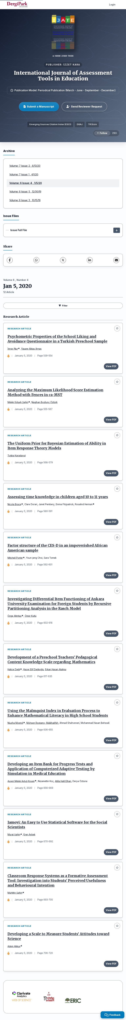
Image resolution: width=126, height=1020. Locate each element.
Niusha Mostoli (15, 723)
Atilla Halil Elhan (63, 781)
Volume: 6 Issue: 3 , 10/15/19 (25, 200)
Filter (64, 305)
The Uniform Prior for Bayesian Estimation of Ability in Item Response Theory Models (57, 445)
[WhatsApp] (36, 260)
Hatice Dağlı (14, 669)
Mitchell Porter (15, 558)
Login (112, 4)
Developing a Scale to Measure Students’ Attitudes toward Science (58, 936)
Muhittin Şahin (15, 892)
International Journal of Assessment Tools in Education (63, 76)
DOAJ (80, 124)
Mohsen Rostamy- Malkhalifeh (42, 723)
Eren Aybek (29, 834)
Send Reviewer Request (86, 106)
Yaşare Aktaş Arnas (31, 348)
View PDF (111, 366)
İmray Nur (13, 348)
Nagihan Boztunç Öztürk (44, 402)
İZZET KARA (71, 64)
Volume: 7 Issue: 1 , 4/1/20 (23, 174)
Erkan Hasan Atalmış (55, 669)
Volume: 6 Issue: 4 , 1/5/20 (25, 183)
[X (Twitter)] (63, 260)
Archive (9, 151)
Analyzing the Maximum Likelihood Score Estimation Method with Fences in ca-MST (55, 392)
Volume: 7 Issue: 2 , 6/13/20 (24, 165)
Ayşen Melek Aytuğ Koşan (21, 781)
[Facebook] (10, 260)
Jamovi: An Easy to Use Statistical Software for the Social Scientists (57, 824)
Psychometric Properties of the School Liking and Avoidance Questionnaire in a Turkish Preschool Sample (57, 339)
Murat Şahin (14, 834)
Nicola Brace (14, 504)
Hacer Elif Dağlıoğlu (33, 669)
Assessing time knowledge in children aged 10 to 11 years (58, 497)
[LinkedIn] (90, 260)
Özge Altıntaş (14, 616)
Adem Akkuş (14, 946)
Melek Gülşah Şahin (18, 402)
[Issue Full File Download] (116, 230)
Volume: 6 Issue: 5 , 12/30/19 (25, 191)
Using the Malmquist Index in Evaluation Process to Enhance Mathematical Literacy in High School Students (58, 713)
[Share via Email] (116, 260)
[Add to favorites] (117, 328)
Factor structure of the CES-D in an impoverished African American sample (58, 547)
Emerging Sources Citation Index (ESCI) (50, 124)
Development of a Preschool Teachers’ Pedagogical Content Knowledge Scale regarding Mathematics (52, 659)
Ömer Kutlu (30, 616)
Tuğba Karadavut (17, 455)
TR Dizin (92, 124)
